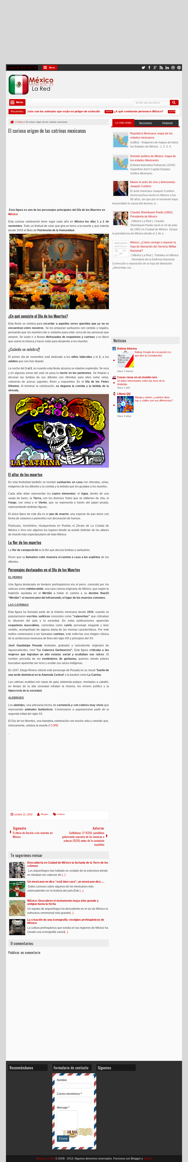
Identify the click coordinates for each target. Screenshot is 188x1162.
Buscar (174, 102)
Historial (167, 123)
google (155, 67)
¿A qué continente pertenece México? (133, 111)
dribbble (173, 67)
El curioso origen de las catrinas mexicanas (47, 130)
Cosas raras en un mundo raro (137, 377)
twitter (143, 67)
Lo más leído (123, 122)
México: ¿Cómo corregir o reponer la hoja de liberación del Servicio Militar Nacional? (153, 246)
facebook (149, 67)
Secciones (145, 123)
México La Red (45, 1158)
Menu (52, 67)
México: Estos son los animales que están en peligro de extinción (51, 111)
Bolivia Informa (127, 348)
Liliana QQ (123, 393)
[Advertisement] (94, 32)
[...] (63, 874)
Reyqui (44, 814)
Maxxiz (148, 1158)
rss (161, 67)
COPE (54, 725)
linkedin (167, 67)
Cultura (61, 814)
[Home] (11, 122)
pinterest (179, 67)
